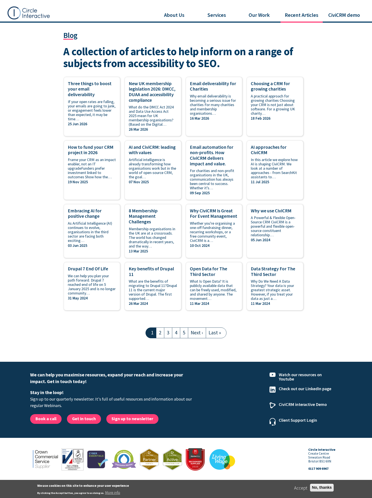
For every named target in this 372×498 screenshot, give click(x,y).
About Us (174, 15)
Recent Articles (301, 15)
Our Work (259, 15)
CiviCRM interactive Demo (303, 404)
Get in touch (84, 418)
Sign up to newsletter (132, 418)
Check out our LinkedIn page (305, 388)
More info (112, 492)
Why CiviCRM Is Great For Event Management (213, 213)
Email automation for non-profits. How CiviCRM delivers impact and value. (211, 155)
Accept (300, 488)
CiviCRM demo (344, 15)
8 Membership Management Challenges (143, 216)
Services (216, 15)
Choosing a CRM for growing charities (270, 86)
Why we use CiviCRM (271, 211)
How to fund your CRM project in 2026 (90, 150)
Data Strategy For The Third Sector (273, 271)
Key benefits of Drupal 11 (151, 271)
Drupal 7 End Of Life (88, 269)
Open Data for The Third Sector (208, 271)
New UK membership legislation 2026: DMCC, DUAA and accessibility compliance (152, 91)
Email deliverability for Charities (213, 86)
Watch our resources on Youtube (300, 377)
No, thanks (322, 487)
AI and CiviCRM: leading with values (152, 150)
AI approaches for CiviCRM (269, 150)
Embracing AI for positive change (85, 213)
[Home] (28, 12)
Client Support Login (298, 420)
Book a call (45, 418)
